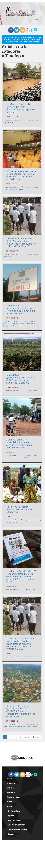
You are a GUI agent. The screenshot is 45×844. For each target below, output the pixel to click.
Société (8, 455)
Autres (9, 806)
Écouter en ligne (14, 811)
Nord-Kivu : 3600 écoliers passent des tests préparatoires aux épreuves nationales (21, 108)
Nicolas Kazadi (7, 189)
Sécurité (9, 589)
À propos (11, 815)
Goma (5, 122)
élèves (36, 120)
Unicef (34, 589)
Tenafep (10, 122)
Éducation (9, 120)
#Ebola (9, 802)
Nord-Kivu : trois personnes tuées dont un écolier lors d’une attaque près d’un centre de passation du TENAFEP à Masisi (21, 644)
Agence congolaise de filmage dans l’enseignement (19, 323)
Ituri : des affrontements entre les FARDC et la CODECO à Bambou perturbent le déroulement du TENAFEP (20, 711)
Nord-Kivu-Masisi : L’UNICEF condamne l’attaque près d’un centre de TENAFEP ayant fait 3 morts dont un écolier (21, 576)
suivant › (27, 737)
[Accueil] (20, 11)
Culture (8, 321)
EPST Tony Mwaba (32, 187)
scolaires (5, 458)
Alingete (15, 189)
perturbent (18, 726)
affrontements (30, 724)
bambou (11, 726)
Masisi (10, 522)
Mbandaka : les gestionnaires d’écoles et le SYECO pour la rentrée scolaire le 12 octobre (20, 378)
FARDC (38, 724)
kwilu (4, 256)
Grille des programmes (16, 825)
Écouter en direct (13, 797)
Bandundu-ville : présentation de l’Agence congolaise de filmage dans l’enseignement (20, 309)
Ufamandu (29, 520)
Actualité (16, 120)
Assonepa (30, 120)
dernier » (36, 737)
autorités (34, 455)
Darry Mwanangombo (15, 326)
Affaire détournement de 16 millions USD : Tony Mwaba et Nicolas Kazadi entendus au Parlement (21, 175)
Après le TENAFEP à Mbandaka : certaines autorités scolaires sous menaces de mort (19, 443)
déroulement (26, 726)
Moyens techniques (15, 820)
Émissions (11, 788)
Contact (11, 834)
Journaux (10, 792)
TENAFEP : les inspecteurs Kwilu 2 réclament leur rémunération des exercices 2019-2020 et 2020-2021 (21, 242)
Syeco (29, 391)
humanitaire (36, 520)
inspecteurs (36, 254)
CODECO (5, 726)
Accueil (9, 778)
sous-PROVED (23, 458)
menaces (12, 458)
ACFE (35, 321)
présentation (29, 321)
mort (17, 458)
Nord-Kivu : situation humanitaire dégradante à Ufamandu (20, 509)
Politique (9, 187)
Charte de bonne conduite (17, 829)
